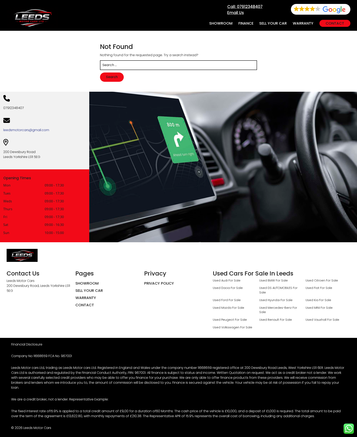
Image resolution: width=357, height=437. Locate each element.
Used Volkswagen (226, 327)
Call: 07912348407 (245, 7)
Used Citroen (315, 280)
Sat (5, 225)
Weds (7, 201)
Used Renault (269, 320)
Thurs (7, 209)
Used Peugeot (223, 320)
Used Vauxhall (316, 320)
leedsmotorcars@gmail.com (26, 130)
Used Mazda (222, 308)
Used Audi (220, 280)
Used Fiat (312, 288)
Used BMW (267, 280)
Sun (6, 233)
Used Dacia (221, 288)
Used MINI (313, 308)
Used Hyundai (269, 300)
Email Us (235, 12)
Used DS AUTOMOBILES (275, 288)
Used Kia (312, 300)
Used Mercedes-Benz (275, 308)
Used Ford (220, 300)
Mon (7, 186)
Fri (5, 217)
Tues (7, 194)
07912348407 (13, 108)
